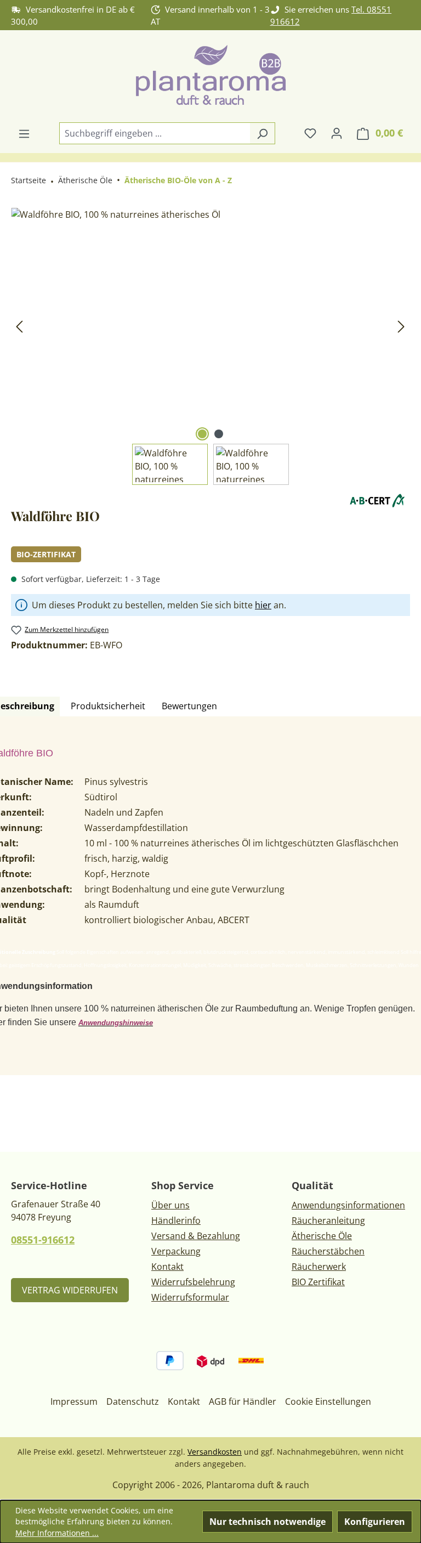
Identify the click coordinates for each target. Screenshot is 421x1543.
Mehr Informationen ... (57, 1533)
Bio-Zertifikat (46, 554)
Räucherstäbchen (328, 1251)
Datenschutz (132, 1401)
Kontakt (167, 1267)
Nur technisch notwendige (267, 1522)
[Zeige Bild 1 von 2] (202, 433)
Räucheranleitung (328, 1220)
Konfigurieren (374, 1522)
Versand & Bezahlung (195, 1236)
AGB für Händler (242, 1401)
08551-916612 (43, 1239)
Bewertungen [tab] (189, 706)
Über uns (170, 1205)
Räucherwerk (319, 1267)
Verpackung (176, 1251)
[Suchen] (262, 133)
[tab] (108, 706)
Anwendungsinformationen (348, 1205)
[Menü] (24, 133)
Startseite (28, 180)
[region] (210, 346)
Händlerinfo (176, 1220)
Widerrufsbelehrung (193, 1282)
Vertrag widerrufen (70, 1290)
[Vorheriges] (19, 326)
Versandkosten (214, 1451)
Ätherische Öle (322, 1236)
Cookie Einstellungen (328, 1401)
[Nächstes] (401, 326)
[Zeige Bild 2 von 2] (218, 433)
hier (263, 605)
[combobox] (154, 133)
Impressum (74, 1401)
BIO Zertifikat (318, 1282)
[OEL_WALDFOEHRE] (210, 326)
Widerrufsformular (190, 1297)
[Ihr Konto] (336, 133)
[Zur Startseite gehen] (210, 76)
